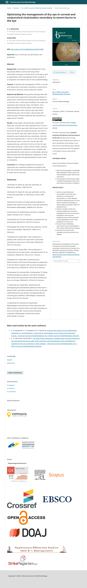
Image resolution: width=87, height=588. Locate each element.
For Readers (11, 385)
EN (73, 72)
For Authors (11, 388)
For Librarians (11, 391)
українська (11, 363)
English (9, 360)
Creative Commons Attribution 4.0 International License (64, 125)
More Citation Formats (61, 261)
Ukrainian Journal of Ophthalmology (22, 2)
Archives (16, 8)
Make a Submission (15, 372)
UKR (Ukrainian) (60, 72)
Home (9, 8)
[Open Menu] (7, 2)
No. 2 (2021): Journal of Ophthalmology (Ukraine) (36, 8)
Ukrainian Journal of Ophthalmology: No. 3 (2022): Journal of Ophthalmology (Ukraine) (48, 336)
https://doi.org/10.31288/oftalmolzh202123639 (27, 49)
